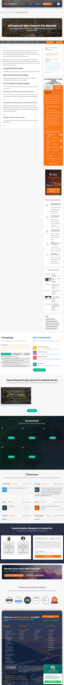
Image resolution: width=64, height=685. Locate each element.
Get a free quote (50, 616)
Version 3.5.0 (28, 354)
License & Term (52, 644)
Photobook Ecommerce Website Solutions (10, 655)
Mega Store (54, 274)
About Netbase (51, 640)
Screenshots (26, 42)
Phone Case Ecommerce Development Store (9, 658)
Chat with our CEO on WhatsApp (51, 620)
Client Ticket (22, 631)
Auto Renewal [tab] (48, 87)
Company (36, 633)
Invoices (36, 638)
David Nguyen (36, 669)
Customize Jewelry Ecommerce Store (9, 647)
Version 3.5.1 (17, 354)
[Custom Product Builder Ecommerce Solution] (48, 298)
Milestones (22, 638)
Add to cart (53, 163)
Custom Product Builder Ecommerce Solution (56, 298)
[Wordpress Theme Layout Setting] (47, 284)
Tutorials (50, 635)
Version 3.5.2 (48, 59)
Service (36, 635)
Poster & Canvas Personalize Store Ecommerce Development (9, 639)
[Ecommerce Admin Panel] (48, 279)
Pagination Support (42, 356)
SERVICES (16, 4)
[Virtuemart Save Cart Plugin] (46, 141)
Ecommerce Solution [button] (7, 627)
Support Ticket (51, 638)
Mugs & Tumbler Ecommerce (9, 631)
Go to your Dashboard (24, 629)
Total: (50, 155)
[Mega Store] (47, 274)
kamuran (48, 349)
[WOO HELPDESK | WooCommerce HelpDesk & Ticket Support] (47, 304)
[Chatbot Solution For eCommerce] (47, 290)
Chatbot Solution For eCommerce (56, 291)
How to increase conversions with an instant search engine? (14, 405)
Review (32, 42)
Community (15, 42)
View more (32, 410)
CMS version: (48, 61)
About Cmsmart (52, 629)
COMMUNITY (37, 4)
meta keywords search (43, 347)
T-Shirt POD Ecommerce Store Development (10, 662)
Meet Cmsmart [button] (51, 626)
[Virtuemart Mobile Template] (46, 135)
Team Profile (37, 631)
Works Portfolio (38, 629)
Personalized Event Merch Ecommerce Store (9, 651)
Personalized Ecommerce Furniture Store (10, 644)
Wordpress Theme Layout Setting (56, 285)
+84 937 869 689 (22, 677)
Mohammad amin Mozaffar (52, 359)
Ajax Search (41, 363)
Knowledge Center (38, 637)
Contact (37, 42)
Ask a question (39, 370)
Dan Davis (48, 354)
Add (61, 134)
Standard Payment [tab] (58, 87)
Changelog (8, 42)
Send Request (48, 556)
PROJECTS (23, 4)
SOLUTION (30, 4)
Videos (20, 42)
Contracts (22, 635)
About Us (45, 4)
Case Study (51, 637)
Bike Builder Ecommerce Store (10, 634)
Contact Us (51, 642)
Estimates (22, 633)
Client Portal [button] (22, 626)
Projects (21, 637)
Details (3, 42)
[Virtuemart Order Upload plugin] (46, 148)
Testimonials (51, 631)
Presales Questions (42, 351)
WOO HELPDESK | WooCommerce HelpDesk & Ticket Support (56, 305)
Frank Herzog (48, 365)
